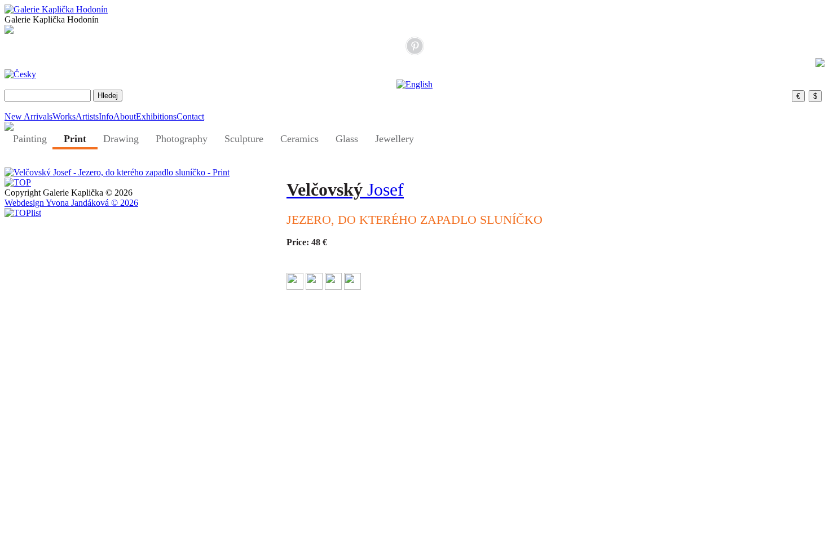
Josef (345, 189)
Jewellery (394, 138)
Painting (30, 138)
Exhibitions (156, 116)
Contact (190, 116)
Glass (347, 138)
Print (75, 138)
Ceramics (299, 138)
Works (64, 116)
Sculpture (243, 138)
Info (106, 116)
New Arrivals (28, 116)
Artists (87, 116)
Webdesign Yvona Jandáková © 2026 (71, 202)
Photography (182, 138)
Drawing (121, 138)
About (124, 116)
